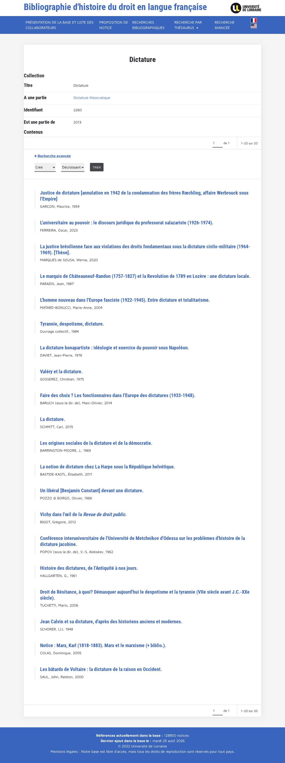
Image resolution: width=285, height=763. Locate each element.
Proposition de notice (113, 25)
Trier (97, 167)
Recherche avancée (224, 25)
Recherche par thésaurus (188, 25)
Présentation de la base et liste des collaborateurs (60, 25)
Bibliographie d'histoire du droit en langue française (115, 7)
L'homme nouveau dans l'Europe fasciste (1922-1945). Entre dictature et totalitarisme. (125, 300)
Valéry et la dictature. (61, 371)
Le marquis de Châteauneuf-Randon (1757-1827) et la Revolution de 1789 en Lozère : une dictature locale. (145, 276)
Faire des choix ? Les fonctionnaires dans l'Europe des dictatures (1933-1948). (117, 395)
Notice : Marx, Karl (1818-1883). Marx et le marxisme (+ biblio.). (103, 645)
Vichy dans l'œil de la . (83, 514)
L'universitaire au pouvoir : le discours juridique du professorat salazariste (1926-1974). (126, 223)
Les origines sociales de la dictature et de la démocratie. (96, 443)
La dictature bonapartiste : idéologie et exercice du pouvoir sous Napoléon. (114, 348)
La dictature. (52, 419)
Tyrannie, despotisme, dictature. (72, 324)
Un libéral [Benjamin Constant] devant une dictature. (91, 490)
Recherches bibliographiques (148, 25)
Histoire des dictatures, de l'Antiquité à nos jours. (89, 568)
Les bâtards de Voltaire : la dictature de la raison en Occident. (101, 669)
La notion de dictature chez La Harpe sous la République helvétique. (107, 467)
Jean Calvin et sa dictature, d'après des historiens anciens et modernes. (111, 621)
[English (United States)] (254, 26)
